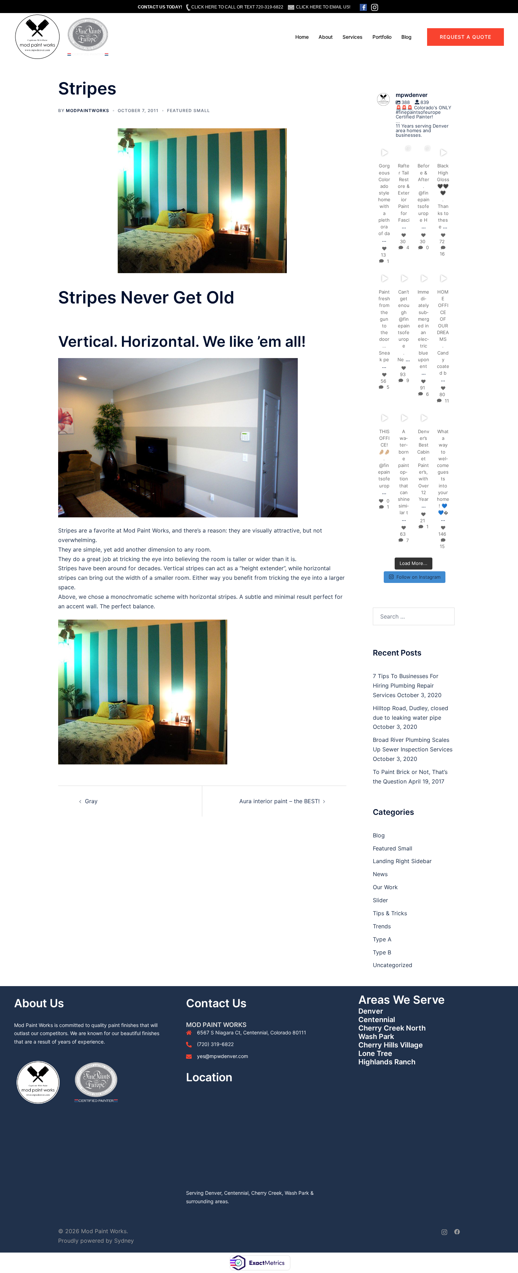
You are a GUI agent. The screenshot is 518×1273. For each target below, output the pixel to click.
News (380, 874)
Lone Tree (375, 1053)
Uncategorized (392, 964)
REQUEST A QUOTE (465, 37)
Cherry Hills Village (390, 1045)
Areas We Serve (401, 1000)
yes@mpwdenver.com (222, 1056)
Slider (380, 900)
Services (353, 37)
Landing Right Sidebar (402, 861)
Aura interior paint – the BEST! (279, 801)
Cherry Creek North (392, 1028)
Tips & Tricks (390, 913)
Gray (91, 801)
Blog (406, 37)
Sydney (124, 1240)
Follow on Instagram (418, 577)
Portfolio (381, 37)
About (326, 37)
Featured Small (188, 110)
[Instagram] (387, 156)
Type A (382, 939)
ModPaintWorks (87, 110)
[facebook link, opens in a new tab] (457, 1231)
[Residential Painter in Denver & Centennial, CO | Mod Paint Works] (61, 36)
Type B (382, 952)
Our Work (385, 887)
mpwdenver (384, 149)
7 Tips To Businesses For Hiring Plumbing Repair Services (405, 685)
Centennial (376, 1019)
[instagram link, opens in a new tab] (444, 1231)
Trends (382, 926)
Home (302, 37)
